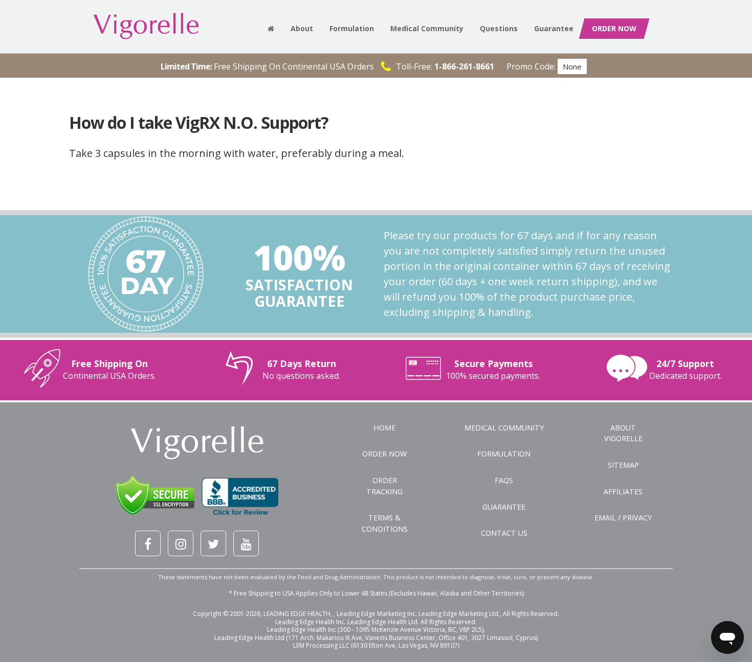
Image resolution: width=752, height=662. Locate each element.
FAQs (504, 480)
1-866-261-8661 (464, 66)
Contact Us (504, 533)
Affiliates (623, 491)
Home (384, 427)
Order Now (384, 454)
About (302, 28)
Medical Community (426, 28)
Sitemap (623, 465)
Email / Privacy (623, 517)
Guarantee (553, 28)
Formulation (351, 28)
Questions (499, 28)
